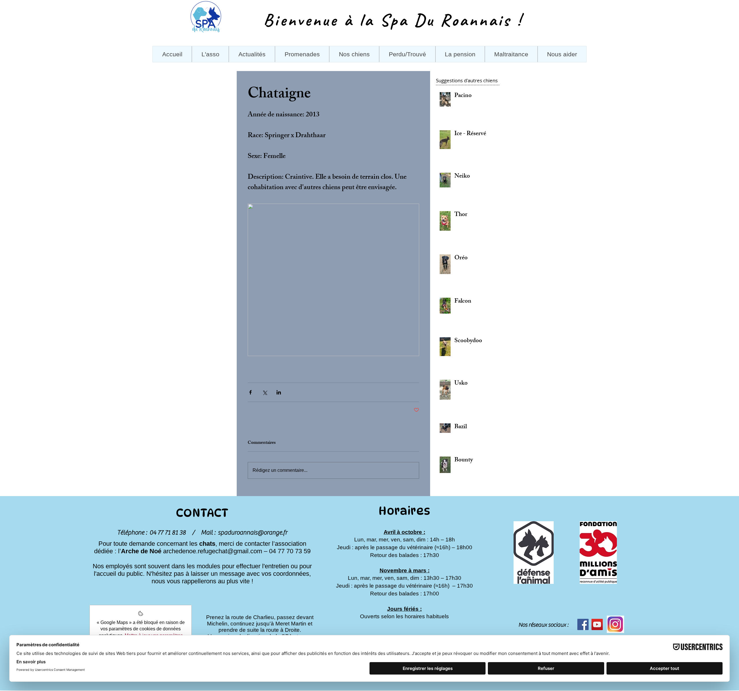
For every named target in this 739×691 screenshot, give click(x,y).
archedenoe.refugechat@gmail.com (212, 551)
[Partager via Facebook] (250, 392)
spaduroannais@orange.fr (252, 532)
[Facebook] (583, 624)
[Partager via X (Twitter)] (264, 392)
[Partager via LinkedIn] (278, 392)
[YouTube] (597, 624)
